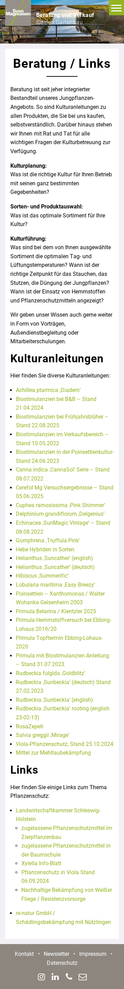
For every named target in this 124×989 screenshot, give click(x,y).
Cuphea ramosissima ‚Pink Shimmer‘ (60, 505)
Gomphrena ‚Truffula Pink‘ (48, 540)
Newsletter (56, 954)
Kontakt (24, 954)
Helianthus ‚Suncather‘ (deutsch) (55, 567)
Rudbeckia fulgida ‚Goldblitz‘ (50, 673)
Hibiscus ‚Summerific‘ (42, 575)
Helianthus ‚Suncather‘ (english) (54, 558)
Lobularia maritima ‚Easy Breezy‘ (55, 584)
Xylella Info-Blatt (41, 863)
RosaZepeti (29, 726)
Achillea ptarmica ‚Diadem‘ (48, 390)
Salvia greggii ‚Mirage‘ (42, 735)
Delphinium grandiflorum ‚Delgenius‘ (60, 514)
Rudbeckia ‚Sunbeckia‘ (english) (54, 700)
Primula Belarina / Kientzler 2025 (56, 611)
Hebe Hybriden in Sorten (45, 549)
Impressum (92, 954)
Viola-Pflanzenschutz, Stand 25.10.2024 (64, 744)
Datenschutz (62, 963)
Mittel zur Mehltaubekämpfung (53, 752)
